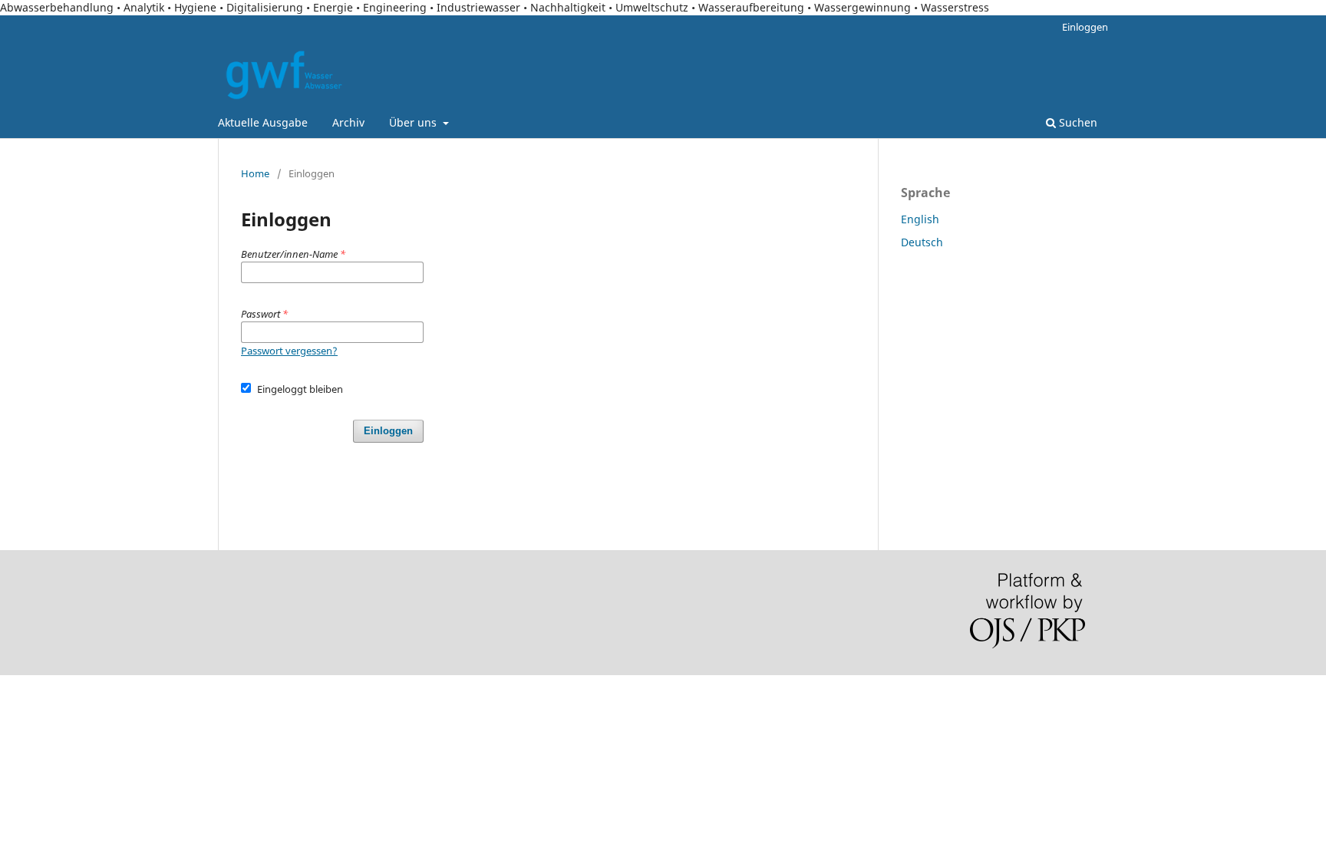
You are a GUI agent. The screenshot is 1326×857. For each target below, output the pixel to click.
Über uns (414, 122)
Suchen (1076, 122)
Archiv (348, 122)
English (920, 219)
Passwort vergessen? (289, 351)
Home (255, 173)
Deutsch (922, 242)
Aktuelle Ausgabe (263, 122)
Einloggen (1085, 27)
